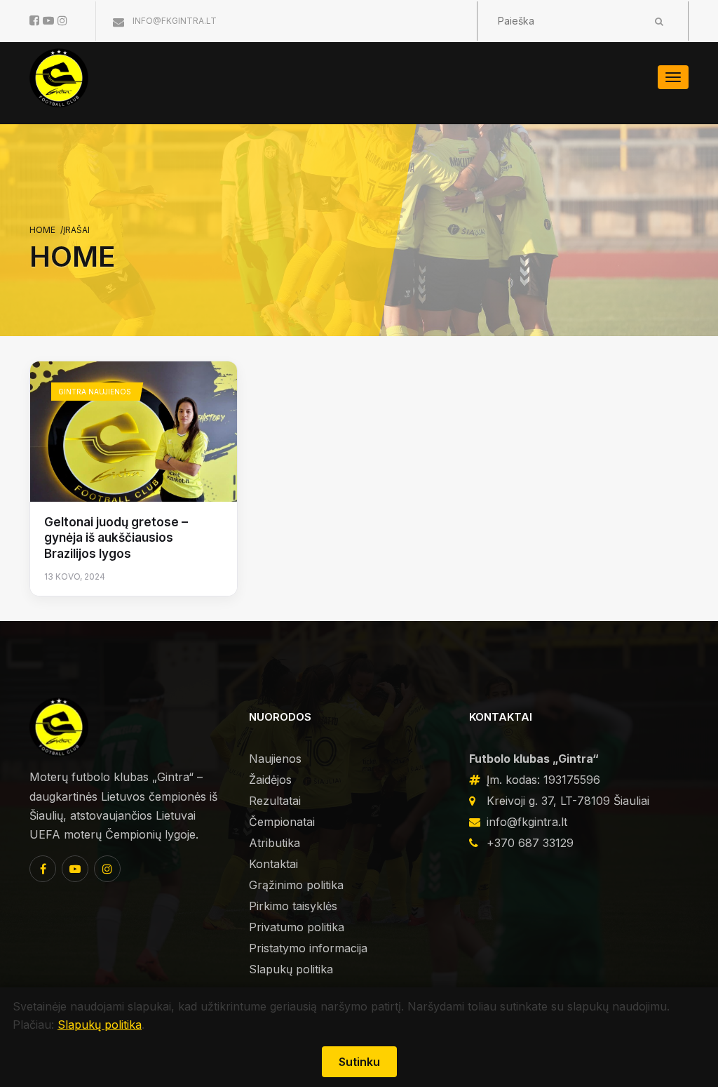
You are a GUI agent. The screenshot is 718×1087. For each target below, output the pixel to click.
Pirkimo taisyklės (293, 906)
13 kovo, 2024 (74, 576)
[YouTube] (75, 868)
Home (42, 230)
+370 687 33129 (530, 843)
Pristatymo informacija (308, 948)
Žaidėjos (270, 780)
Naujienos (275, 759)
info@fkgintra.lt (173, 20)
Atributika (274, 843)
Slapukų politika (291, 969)
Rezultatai (275, 801)
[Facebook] (42, 868)
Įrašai (76, 230)
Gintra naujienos (94, 391)
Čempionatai (282, 822)
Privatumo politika (296, 927)
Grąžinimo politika (296, 885)
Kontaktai (273, 864)
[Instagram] (107, 868)
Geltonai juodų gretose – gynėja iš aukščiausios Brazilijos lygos (116, 538)
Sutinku (359, 1062)
